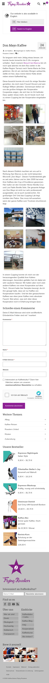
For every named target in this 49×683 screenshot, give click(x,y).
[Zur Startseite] (16, 571)
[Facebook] (5, 604)
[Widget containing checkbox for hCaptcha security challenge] (23, 395)
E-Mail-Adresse (8, 360)
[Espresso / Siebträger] (31, 651)
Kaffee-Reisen (30, 51)
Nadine (9, 51)
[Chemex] (20, 651)
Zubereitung (10, 439)
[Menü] (3, 4)
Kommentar (7, 319)
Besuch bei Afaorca (32, 63)
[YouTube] (13, 604)
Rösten (8, 434)
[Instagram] (9, 604)
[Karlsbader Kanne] (20, 658)
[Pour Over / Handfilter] (31, 658)
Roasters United (8, 53)
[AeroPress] (8, 651)
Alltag (7, 419)
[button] (27, 22)
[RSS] (18, 604)
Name (5, 350)
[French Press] (8, 658)
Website (5, 370)
